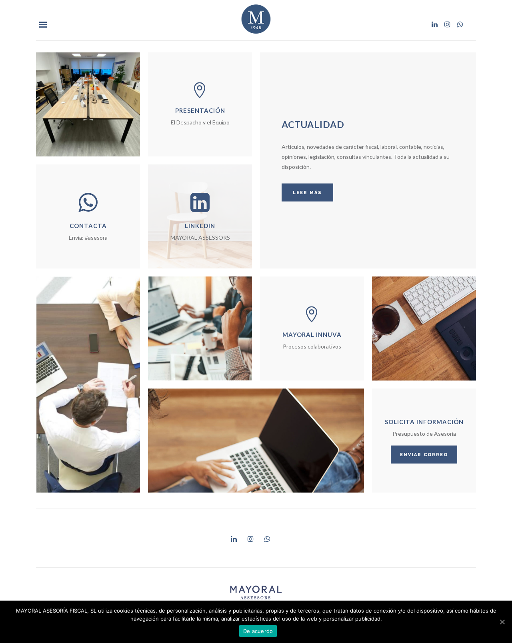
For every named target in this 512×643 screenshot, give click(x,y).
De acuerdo (258, 631)
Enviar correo (424, 454)
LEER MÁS (307, 192)
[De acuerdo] (502, 622)
